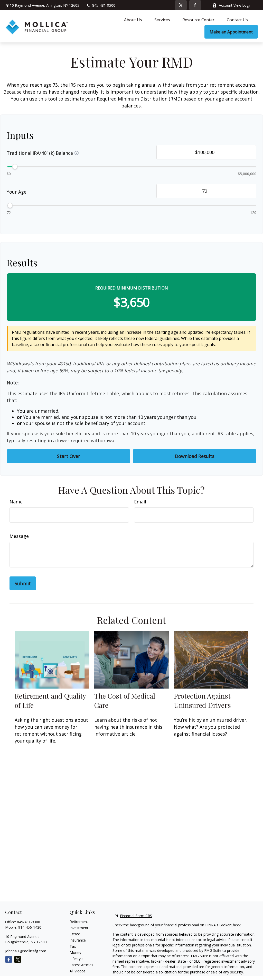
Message (19, 536)
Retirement (79, 921)
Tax (73, 946)
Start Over (68, 456)
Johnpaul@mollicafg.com (25, 950)
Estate (75, 934)
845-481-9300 (103, 5)
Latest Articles (81, 964)
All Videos (78, 971)
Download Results (194, 456)
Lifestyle (76, 958)
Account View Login (235, 5)
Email (140, 502)
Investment (79, 927)
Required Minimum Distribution (131, 288)
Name (16, 502)
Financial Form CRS (136, 915)
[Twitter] (181, 5)
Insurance (78, 940)
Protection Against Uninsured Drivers (202, 700)
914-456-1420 (29, 927)
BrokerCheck (230, 925)
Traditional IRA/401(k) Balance (40, 153)
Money (75, 952)
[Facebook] (195, 5)
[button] (133, 19)
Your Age (16, 192)
